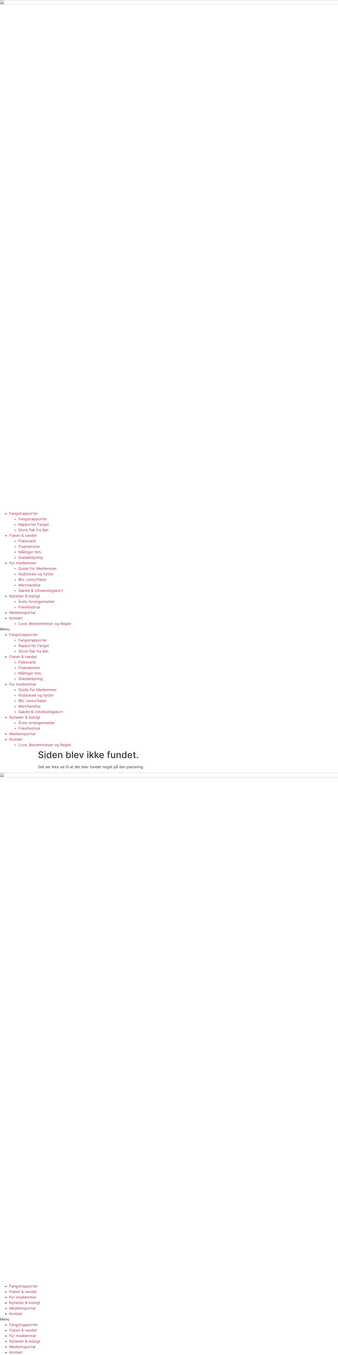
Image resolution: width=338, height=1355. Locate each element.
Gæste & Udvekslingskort (40, 590)
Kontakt (16, 618)
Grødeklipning (30, 557)
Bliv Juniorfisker (32, 579)
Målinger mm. (30, 552)
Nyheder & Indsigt (24, 596)
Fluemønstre (29, 546)
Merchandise (29, 585)
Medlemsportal (22, 612)
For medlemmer (22, 563)
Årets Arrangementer (36, 601)
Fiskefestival (29, 607)
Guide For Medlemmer (37, 568)
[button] (169, 629)
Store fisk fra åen (33, 530)
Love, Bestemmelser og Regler (44, 623)
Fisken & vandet (23, 535)
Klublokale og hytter (36, 574)
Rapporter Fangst (33, 524)
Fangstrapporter (23, 513)
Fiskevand (27, 541)
